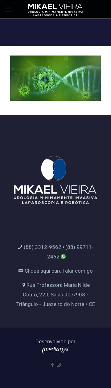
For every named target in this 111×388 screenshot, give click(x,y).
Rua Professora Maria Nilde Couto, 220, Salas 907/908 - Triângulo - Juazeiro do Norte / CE (55, 294)
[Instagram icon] (58, 365)
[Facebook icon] (52, 365)
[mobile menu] (8, 9)
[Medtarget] (55, 352)
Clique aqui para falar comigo (58, 271)
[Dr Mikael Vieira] (55, 9)
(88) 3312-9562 (43, 247)
